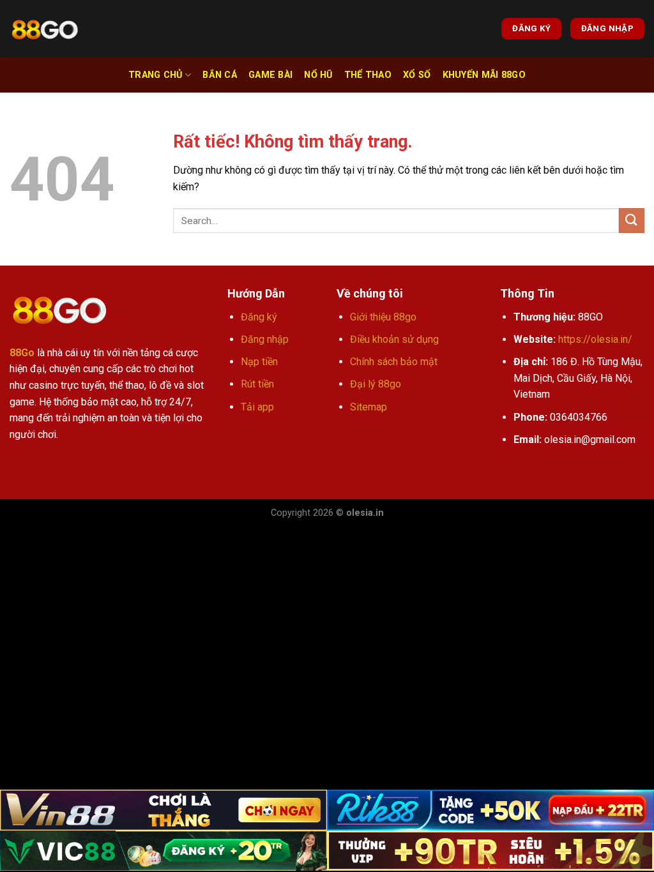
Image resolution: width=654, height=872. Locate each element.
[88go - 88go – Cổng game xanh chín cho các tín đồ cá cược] (45, 29)
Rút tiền (257, 384)
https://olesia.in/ (595, 339)
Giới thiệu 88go (383, 317)
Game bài (270, 75)
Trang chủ (155, 75)
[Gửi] (631, 220)
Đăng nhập (265, 339)
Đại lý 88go (375, 384)
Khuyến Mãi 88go (484, 75)
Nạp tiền (259, 362)
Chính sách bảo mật (393, 362)
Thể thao (368, 75)
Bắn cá (219, 75)
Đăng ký (259, 317)
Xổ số (416, 75)
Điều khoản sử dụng (394, 339)
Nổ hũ (318, 75)
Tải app (257, 407)
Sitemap (368, 407)
